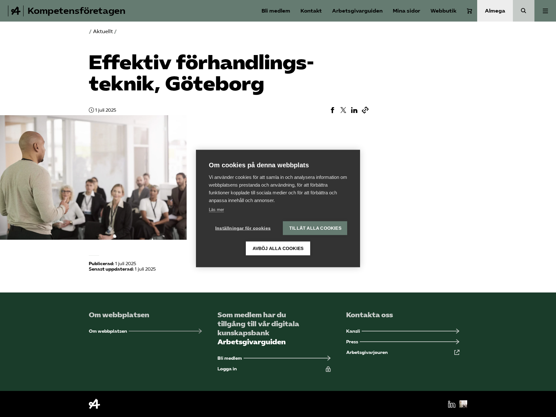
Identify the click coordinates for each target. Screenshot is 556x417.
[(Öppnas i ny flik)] (332, 110)
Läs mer (216, 209)
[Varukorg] (469, 11)
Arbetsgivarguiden (357, 11)
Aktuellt (103, 31)
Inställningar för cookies (243, 228)
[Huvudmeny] (545, 11)
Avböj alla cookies (278, 248)
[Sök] (523, 11)
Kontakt (311, 11)
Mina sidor (406, 11)
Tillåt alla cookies (315, 228)
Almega (495, 11)
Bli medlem (276, 11)
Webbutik (444, 11)
